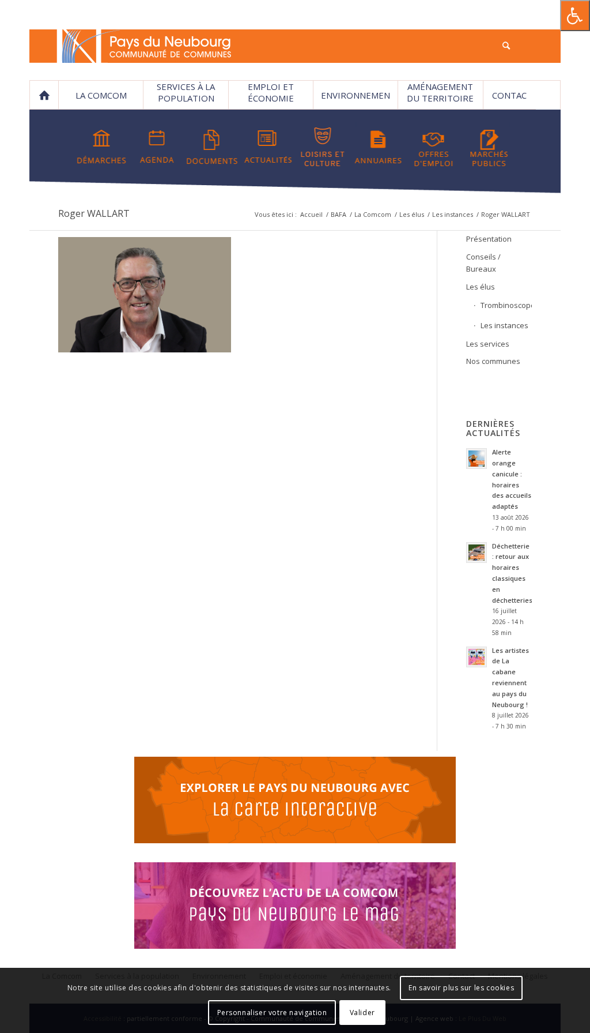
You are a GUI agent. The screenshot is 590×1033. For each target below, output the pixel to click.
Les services (487, 344)
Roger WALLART (94, 213)
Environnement (355, 99)
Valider (362, 1012)
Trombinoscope (506, 305)
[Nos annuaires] (378, 147)
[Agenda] (157, 147)
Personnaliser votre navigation (272, 1012)
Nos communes (493, 361)
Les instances (452, 214)
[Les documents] (212, 147)
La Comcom (372, 214)
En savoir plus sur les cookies (461, 988)
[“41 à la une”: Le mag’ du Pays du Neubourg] (295, 907)
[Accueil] (43, 95)
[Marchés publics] (489, 147)
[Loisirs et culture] (323, 147)
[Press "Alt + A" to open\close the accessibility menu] (575, 15)
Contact (509, 99)
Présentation (489, 239)
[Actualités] (267, 147)
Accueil (311, 214)
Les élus (411, 214)
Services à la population (186, 92)
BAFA (338, 214)
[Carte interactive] (295, 802)
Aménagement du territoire (440, 92)
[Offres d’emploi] (433, 147)
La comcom (101, 95)
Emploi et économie (271, 92)
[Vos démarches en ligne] (101, 147)
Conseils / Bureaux (483, 262)
